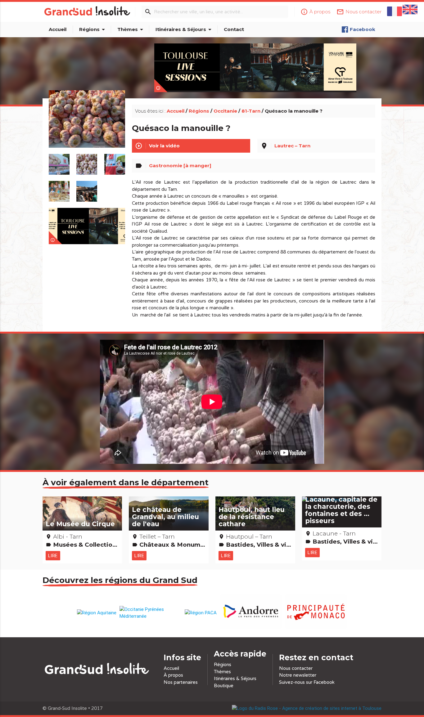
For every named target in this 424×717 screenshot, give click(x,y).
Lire (53, 555)
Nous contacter (296, 668)
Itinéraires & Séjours (185, 29)
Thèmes (131, 29)
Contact (234, 29)
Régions (93, 29)
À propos (173, 675)
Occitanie (225, 111)
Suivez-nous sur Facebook (307, 682)
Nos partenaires (181, 682)
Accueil (57, 29)
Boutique (223, 685)
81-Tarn (250, 111)
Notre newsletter (297, 675)
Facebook (362, 29)
